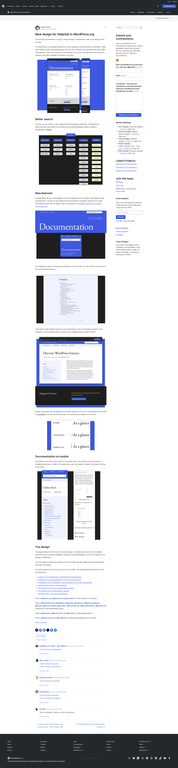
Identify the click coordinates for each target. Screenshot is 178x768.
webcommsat (47, 618)
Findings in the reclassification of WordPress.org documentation (60, 577)
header (59, 198)
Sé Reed (42, 709)
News (9, 744)
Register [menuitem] (174, 1)
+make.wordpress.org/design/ (49, 681)
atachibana (70, 598)
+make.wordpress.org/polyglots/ (50, 649)
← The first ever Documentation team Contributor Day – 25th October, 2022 (50, 725)
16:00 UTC (128, 148)
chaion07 (62, 606)
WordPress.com (145, 741)
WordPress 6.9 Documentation (126, 164)
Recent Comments (122, 231)
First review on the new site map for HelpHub (53, 591)
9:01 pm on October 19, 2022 (48, 29)
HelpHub (60, 39)
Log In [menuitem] (169, 1)
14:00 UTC (123, 129)
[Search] (141, 27)
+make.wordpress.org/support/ (50, 698)
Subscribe (120, 217)
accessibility (41, 414)
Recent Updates (122, 228)
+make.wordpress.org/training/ (49, 666)
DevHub (79, 52)
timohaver (90, 606)
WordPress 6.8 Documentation (126, 167)
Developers (77, 747)
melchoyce (46, 613)
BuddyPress (143, 750)
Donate (109, 747)
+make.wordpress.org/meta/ (49, 695)
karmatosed (57, 613)
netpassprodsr (73, 606)
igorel (96, 603)
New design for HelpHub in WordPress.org (64, 34)
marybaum (61, 618)
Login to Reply (40, 636)
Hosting (9, 747)
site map (44, 124)
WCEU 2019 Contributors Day (60, 569)
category (49, 130)
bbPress (142, 747)
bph (82, 606)
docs (37, 622)
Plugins (42, 747)
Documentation (78, 744)
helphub (43, 622)
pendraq (89, 603)
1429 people (120, 245)
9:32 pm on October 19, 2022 (61, 677)
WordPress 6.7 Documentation (126, 171)
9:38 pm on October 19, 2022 (58, 692)
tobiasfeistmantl (48, 603)
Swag (108, 750)
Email (121, 75)
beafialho (70, 613)
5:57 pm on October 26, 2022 (54, 709)
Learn (75, 741)
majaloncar (79, 603)
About (9, 741)
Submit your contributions (128, 115)
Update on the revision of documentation (52, 585)
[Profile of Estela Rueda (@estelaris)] (37, 28)
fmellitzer (60, 603)
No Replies (119, 235)
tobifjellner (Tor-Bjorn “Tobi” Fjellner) (53, 646)
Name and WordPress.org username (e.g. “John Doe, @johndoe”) (129, 66)
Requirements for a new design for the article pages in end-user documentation (65, 582)
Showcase (43, 741)
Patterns (43, 750)
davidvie (69, 603)
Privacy (9, 750)
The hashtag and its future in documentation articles (56, 588)
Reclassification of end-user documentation (53, 594)
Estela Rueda (45, 27)
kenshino (56, 598)
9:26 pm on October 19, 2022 (58, 660)
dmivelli (99, 606)
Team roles (119, 185)
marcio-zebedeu (50, 606)
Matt (141, 744)
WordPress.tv (78, 750)
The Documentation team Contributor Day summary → (90, 725)
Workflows (119, 182)
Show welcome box (162, 18)
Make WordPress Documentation (20, 12)
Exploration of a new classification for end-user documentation (59, 580)
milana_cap (47, 598)
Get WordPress (169, 6)
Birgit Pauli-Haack (46, 677)
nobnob (38, 606)
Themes (42, 744)
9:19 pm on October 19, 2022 (75, 646)
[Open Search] (158, 6)
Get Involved (110, 741)
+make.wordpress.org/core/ (48, 664)
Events (108, 744)
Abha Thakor (44, 660)
